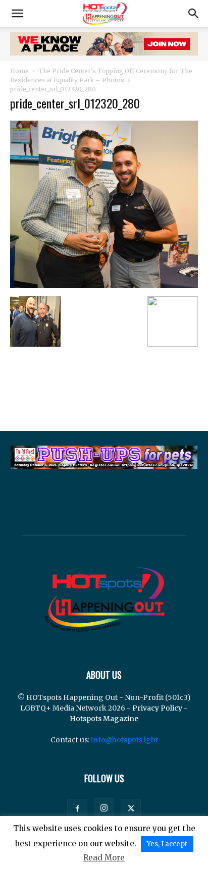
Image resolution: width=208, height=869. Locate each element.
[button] (17, 13)
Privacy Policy (157, 708)
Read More (104, 857)
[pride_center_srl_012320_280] (104, 285)
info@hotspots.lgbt (124, 739)
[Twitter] (131, 809)
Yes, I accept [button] (167, 844)
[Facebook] (77, 809)
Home (19, 71)
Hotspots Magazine (104, 718)
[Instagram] (104, 808)
